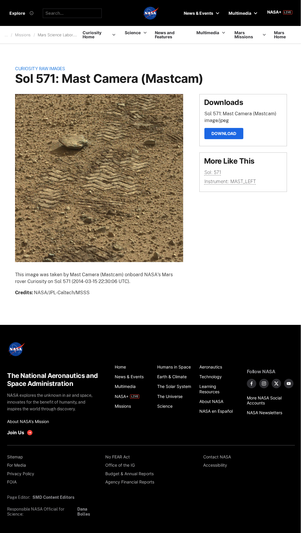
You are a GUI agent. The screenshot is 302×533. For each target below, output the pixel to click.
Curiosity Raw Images (40, 68)
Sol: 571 (212, 172)
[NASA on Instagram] (264, 383)
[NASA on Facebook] (251, 383)
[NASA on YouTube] (288, 383)
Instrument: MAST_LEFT (230, 181)
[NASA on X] (276, 383)
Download (223, 133)
